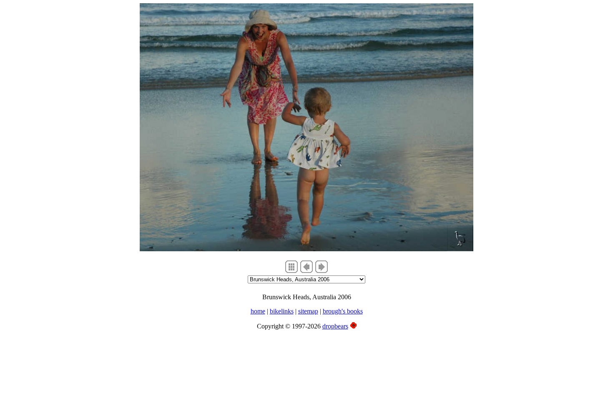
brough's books (343, 311)
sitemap (308, 311)
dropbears (335, 326)
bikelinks (282, 311)
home (258, 311)
